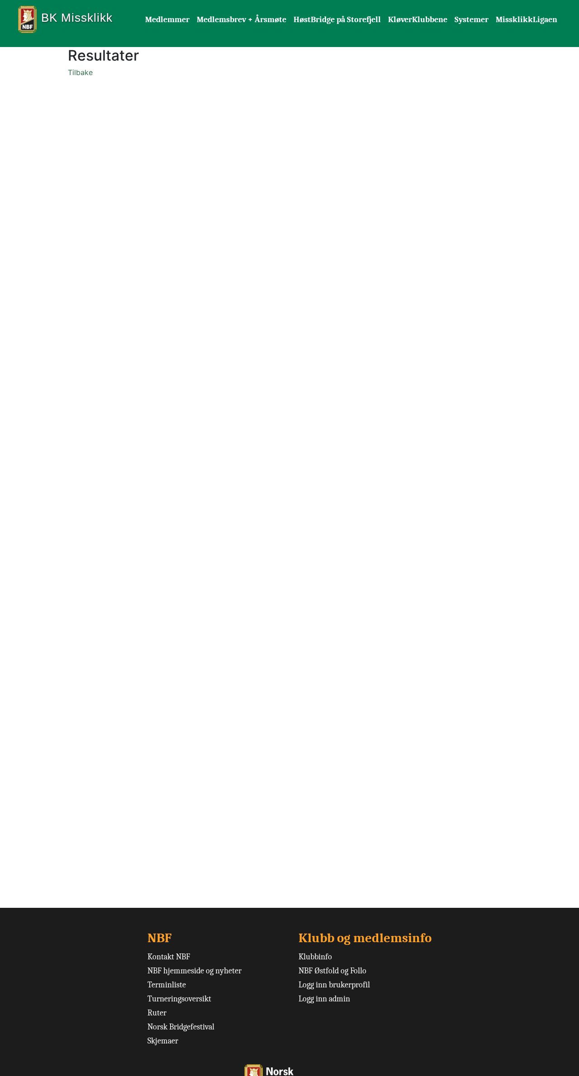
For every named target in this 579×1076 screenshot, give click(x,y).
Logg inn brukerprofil (334, 985)
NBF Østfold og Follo (332, 971)
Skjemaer (162, 1041)
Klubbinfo (315, 957)
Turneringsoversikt (179, 999)
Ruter (156, 1013)
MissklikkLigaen (526, 19)
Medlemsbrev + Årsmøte (241, 19)
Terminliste (166, 985)
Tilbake (80, 72)
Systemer (472, 19)
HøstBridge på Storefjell (337, 19)
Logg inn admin (324, 999)
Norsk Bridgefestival (180, 1027)
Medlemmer (167, 19)
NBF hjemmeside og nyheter (194, 971)
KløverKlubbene (417, 19)
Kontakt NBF (168, 957)
